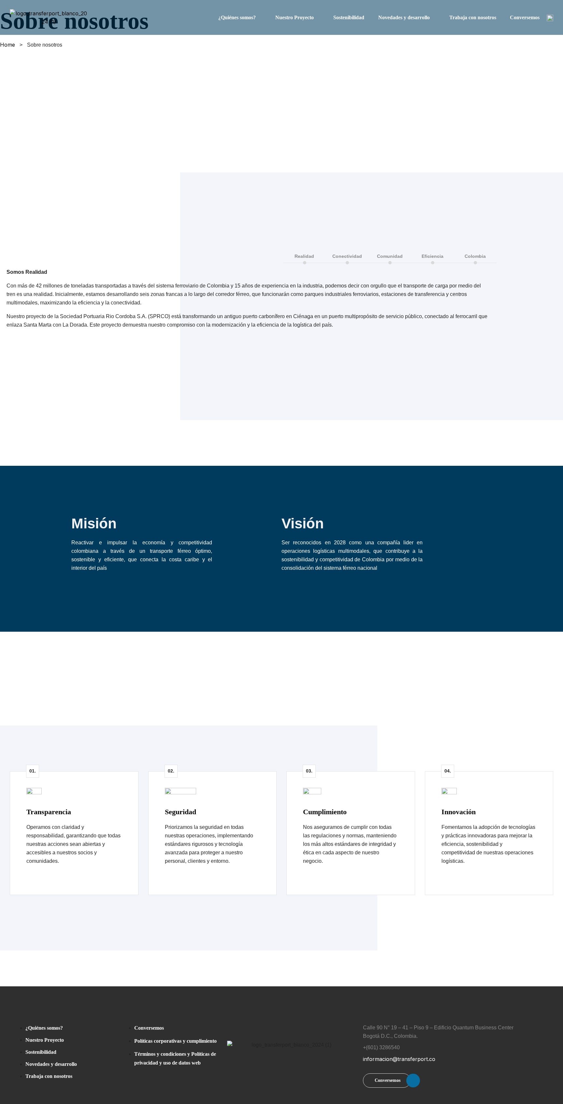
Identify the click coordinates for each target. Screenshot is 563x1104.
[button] (387, 1080)
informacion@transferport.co (399, 1059)
